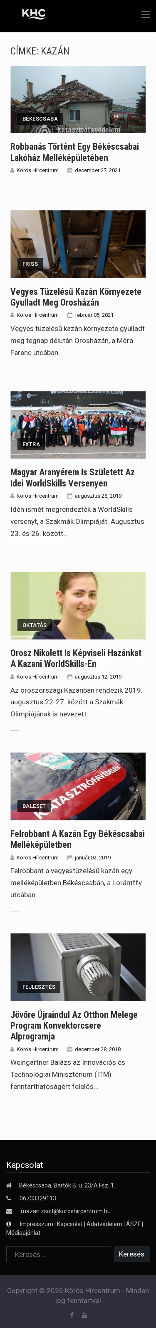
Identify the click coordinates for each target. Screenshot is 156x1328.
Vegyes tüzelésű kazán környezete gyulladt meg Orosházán (75, 297)
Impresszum (37, 1224)
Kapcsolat (70, 1224)
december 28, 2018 (98, 1049)
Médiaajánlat (23, 1232)
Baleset (34, 806)
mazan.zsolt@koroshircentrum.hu (66, 1211)
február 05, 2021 (94, 315)
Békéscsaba (40, 119)
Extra (31, 444)
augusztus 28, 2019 (98, 496)
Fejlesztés (38, 987)
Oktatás (34, 625)
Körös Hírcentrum (38, 170)
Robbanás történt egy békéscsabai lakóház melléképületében (74, 152)
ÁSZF (133, 1224)
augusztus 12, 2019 (98, 677)
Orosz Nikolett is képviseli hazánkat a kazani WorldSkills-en (75, 658)
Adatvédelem (104, 1224)
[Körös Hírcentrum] (28, 15)
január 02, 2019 (93, 857)
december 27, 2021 (98, 170)
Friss (30, 264)
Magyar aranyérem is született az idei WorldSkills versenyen (72, 477)
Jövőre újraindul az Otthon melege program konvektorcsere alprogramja (74, 1026)
